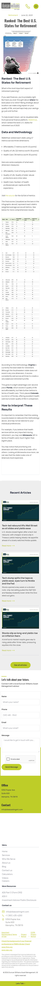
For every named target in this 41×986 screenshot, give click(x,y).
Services (6, 855)
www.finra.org (7, 947)
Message (5, 735)
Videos (5, 878)
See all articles (20, 665)
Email (4, 722)
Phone (4, 709)
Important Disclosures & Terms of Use (9, 935)
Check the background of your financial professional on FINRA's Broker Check (16, 942)
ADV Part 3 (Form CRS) (12, 892)
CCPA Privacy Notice (33, 935)
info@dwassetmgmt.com (12, 809)
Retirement (13, 15)
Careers (5, 881)
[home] (10, 6)
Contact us (7, 870)
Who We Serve (8, 859)
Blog (4, 866)
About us (6, 863)
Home (4, 851)
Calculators (7, 874)
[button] (36, 6)
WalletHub (32, 120)
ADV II (4, 896)
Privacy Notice (24, 936)
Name (4, 696)
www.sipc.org (7, 950)
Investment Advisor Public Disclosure (19, 900)
